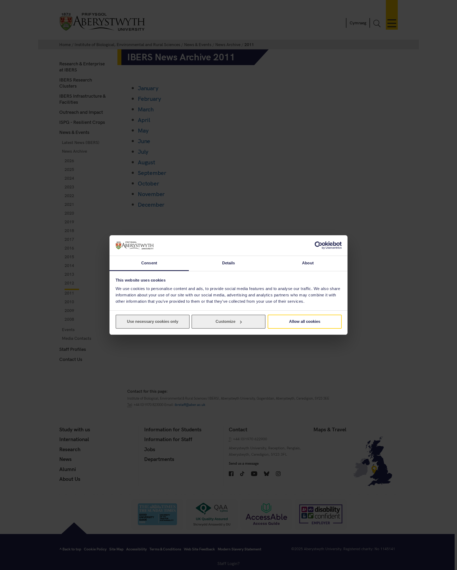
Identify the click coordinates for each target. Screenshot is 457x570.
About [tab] (308, 263)
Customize (225, 321)
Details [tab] (228, 263)
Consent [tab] (149, 263)
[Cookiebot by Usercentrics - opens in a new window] (318, 245)
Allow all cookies (304, 321)
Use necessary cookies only (152, 321)
